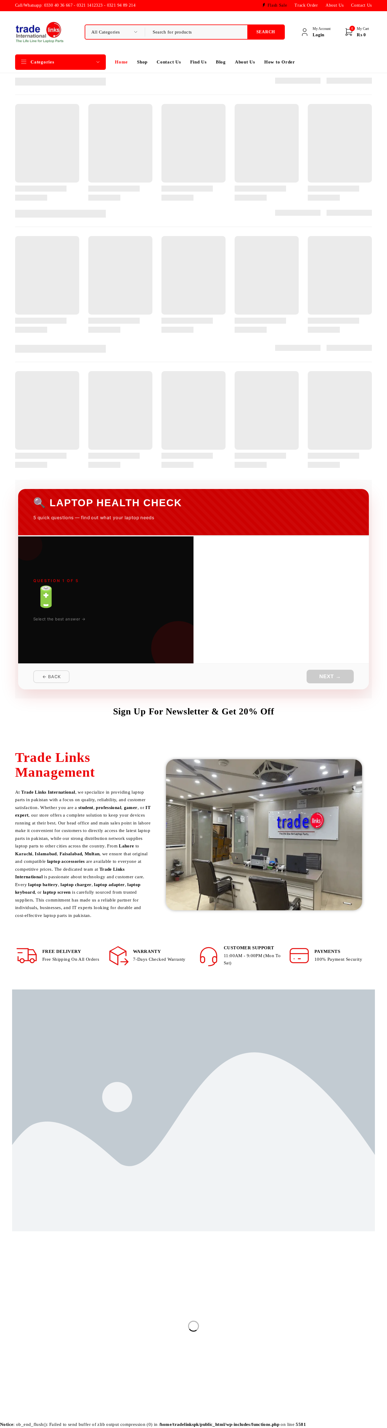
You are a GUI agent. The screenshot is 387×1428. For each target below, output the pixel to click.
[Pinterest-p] (74, 1359)
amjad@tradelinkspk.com (40, 1326)
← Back (51, 676)
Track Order (306, 5)
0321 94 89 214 (34, 1344)
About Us (334, 5)
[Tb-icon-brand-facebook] (19, 1359)
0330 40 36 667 (33, 1335)
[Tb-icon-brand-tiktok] (60, 1359)
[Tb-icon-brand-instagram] (32, 1359)
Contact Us (361, 5)
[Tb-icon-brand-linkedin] (46, 1359)
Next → (330, 676)
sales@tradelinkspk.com (39, 1317)
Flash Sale (277, 5)
